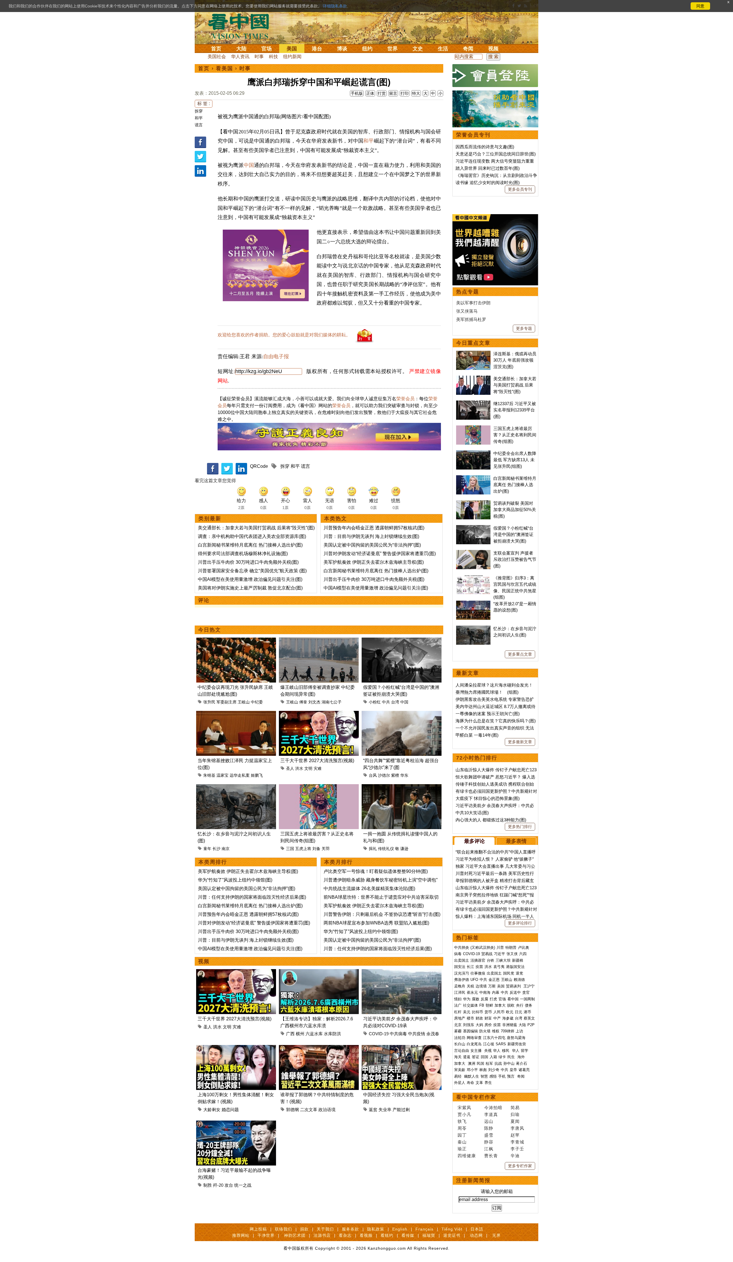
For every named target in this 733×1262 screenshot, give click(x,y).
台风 (373, 775)
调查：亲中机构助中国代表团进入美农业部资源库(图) (252, 536)
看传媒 (407, 1235)
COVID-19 (379, 1033)
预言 (511, 1076)
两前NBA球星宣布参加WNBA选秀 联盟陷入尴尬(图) (376, 922)
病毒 (458, 954)
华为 (466, 999)
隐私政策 (375, 1229)
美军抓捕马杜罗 (471, 319)
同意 (700, 6)
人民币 (499, 1012)
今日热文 (209, 630)
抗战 (498, 1063)
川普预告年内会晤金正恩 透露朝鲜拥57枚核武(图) (374, 527)
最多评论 (474, 841)
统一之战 (242, 1185)
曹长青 (491, 1155)
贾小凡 (464, 1114)
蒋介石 (522, 1063)
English (399, 1229)
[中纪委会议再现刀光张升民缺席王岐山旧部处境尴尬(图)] (236, 640)
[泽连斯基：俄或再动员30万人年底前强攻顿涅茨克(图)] (473, 353)
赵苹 (515, 1135)
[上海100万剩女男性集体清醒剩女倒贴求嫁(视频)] (236, 1048)
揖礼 (373, 848)
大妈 (479, 1025)
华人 (497, 1050)
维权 (495, 1031)
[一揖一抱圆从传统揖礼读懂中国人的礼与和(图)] (402, 787)
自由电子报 (276, 356)
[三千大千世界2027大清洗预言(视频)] (319, 714)
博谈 (342, 49)
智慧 (484, 1076)
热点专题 (467, 292)
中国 (249, 165)
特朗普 (511, 947)
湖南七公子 (332, 702)
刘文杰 (314, 702)
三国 (290, 848)
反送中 (515, 992)
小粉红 (375, 702)
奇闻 (468, 49)
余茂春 (432, 1033)
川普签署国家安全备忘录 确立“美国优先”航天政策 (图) (252, 570)
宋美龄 (459, 1070)
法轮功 (459, 1038)
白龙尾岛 (474, 1044)
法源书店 (322, 1235)
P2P (531, 1025)
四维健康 (467, 1155)
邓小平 (472, 1070)
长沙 (216, 848)
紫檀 (395, 775)
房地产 (459, 1018)
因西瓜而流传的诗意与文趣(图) (485, 146)
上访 (519, 1031)
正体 (370, 93)
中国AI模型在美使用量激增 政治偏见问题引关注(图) (250, 579)
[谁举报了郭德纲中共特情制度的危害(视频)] (319, 1048)
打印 (405, 93)
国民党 (508, 973)
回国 (484, 1057)
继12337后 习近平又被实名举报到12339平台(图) (514, 410)
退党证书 (451, 1235)
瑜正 (462, 1148)
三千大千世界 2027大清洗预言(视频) (317, 760)
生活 (443, 49)
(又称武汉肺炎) (482, 947)
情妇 (458, 999)
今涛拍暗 (493, 1107)
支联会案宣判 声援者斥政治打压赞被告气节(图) (514, 559)
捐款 (304, 1229)
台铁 (490, 960)
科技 (273, 56)
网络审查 (474, 1038)
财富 (488, 1018)
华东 (404, 775)
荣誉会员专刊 (473, 135)
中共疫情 (416, 1033)
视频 (493, 49)
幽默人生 (471, 1076)
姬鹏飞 (257, 775)
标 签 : (203, 103)
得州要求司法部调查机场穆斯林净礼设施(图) (243, 553)
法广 (458, 1005)
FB (481, 1005)
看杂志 (345, 1235)
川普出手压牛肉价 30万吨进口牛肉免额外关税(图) (248, 562)
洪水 (299, 768)
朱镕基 (209, 775)
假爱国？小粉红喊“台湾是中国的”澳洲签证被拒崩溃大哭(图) (513, 534)
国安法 (459, 967)
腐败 (475, 999)
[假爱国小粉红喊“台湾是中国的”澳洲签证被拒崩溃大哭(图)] (402, 640)
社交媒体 (470, 1005)
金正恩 (494, 979)
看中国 (242, 25)
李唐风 (517, 1128)
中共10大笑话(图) (472, 812)
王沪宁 (529, 986)
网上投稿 (258, 1229)
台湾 (395, 702)
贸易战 (486, 954)
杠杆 (458, 1012)
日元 (518, 1012)
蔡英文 (529, 1018)
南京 (226, 848)
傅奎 (303, 702)
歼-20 (218, 1185)
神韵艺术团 (295, 1235)
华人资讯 (240, 56)
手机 (502, 1076)
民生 (511, 1057)
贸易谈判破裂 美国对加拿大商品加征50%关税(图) (514, 509)
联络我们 (283, 1229)
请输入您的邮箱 (497, 1191)
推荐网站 (240, 1235)
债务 (528, 1005)
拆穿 (199, 111)
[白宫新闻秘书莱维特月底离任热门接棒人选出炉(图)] (473, 478)
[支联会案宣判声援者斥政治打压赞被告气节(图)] (473, 553)
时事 (259, 56)
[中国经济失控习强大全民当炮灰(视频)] (402, 1048)
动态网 (476, 1235)
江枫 (488, 1148)
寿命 (470, 1082)
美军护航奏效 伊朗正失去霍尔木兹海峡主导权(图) (374, 562)
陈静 (488, 1128)
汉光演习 (461, 973)
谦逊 (404, 848)
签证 (475, 1057)
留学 (524, 1050)
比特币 (477, 1012)
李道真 (491, 1114)
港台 (317, 49)
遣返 (466, 1057)
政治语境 (327, 1109)
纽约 (367, 49)
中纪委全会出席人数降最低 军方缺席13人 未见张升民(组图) (514, 460)
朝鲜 (489, 1005)
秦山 (462, 1141)
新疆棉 (517, 960)
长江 (470, 967)
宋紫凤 (464, 1107)
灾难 (318, 768)
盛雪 (488, 1135)
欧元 (509, 1012)
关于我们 (325, 1229)
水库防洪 (332, 1033)
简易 (515, 1107)
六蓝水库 (314, 1033)
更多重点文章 (520, 654)
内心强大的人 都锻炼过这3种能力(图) (491, 819)
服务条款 (350, 1229)
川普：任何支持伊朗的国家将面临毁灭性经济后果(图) (252, 897)
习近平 (499, 954)
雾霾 (458, 1031)
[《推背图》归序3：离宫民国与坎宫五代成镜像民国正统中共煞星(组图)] (473, 577)
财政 (479, 1018)
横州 (300, 1033)
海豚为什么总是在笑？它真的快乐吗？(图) (496, 720)
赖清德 (519, 979)
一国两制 (527, 999)
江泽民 (459, 992)
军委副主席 (226, 702)
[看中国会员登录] (495, 75)
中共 (386, 702)
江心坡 (488, 1044)
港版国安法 (515, 967)
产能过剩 (401, 1109)
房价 (488, 1025)
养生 (488, 1082)
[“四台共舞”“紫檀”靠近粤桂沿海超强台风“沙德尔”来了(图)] (402, 714)
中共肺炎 (461, 947)
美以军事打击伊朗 (473, 302)
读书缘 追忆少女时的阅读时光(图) (488, 182)
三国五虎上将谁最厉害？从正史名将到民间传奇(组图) (514, 435)
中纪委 (257, 702)
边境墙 (481, 986)
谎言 (199, 125)
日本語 (476, 1229)
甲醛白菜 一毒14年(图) (477, 735)
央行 (519, 1005)
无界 (496, 1235)
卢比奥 (523, 947)
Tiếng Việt (452, 1229)
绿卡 (502, 1057)
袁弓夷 (499, 967)
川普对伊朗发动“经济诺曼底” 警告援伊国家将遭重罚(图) (380, 553)
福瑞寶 (428, 1235)
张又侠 (512, 954)
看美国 (224, 68)
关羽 (326, 848)
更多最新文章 (520, 742)
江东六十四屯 (494, 1038)
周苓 (462, 1128)
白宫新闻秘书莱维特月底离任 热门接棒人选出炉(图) (250, 545)
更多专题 (524, 328)
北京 (458, 1025)
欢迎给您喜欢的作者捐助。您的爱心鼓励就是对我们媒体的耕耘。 (284, 334)
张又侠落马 (467, 311)
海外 (521, 1057)
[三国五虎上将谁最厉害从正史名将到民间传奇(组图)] (319, 787)
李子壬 (517, 1148)
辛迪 (515, 1155)
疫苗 (479, 967)
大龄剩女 (211, 1109)
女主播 (476, 1050)
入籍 (493, 1057)
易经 (458, 1076)
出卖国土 (461, 960)
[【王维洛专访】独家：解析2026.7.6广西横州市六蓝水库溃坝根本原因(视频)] (319, 972)
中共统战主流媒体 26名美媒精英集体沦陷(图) (369, 888)
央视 (488, 1050)
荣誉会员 (405, 398)
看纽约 (387, 1235)
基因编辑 (470, 1031)
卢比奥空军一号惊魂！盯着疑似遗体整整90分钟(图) (376, 871)
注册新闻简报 (473, 1180)
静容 (488, 1141)
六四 (523, 954)
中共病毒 (398, 1033)
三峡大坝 (503, 960)
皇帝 (513, 1070)
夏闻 (515, 1121)
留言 (393, 93)
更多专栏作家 (520, 1166)
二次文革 (308, 1109)
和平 (199, 118)
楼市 (470, 1018)
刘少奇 (493, 1070)
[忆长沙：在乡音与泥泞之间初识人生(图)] (236, 787)
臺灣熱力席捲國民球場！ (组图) (487, 692)
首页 (216, 49)
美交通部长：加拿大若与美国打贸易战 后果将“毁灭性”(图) (256, 527)
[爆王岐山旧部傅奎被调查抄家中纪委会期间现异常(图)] (319, 640)
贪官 (526, 992)
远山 (488, 1121)
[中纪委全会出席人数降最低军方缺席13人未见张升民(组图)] (473, 453)
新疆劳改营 (516, 1044)
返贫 (373, 1109)
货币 (488, 1012)
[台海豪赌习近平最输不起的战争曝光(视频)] (236, 1123)
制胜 (207, 1185)
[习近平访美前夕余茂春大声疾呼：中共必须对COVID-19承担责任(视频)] (402, 972)
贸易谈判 (514, 986)
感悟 (493, 1076)
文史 (418, 49)
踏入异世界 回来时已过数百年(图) (488, 168)
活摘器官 (477, 960)
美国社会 (217, 56)
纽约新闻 (292, 56)
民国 (480, 1063)
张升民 (209, 702)
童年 (207, 848)
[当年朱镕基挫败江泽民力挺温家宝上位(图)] (236, 714)
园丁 (462, 1135)
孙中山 (509, 1063)
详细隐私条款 (335, 6)
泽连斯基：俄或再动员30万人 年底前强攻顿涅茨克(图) (514, 360)
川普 (500, 947)
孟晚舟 (459, 986)
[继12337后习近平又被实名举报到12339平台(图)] (473, 403)
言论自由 (461, 1050)
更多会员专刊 (520, 189)
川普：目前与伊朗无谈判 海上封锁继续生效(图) (371, 536)
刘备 (316, 848)
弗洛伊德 (461, 979)
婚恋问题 (230, 1109)
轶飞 (462, 1121)
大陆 (241, 49)
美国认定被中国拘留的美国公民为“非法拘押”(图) (372, 545)
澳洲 (471, 1063)
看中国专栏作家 (476, 1097)
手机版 (357, 93)
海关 (458, 1057)
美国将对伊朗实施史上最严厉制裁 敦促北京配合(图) (250, 587)
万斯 (492, 986)
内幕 (495, 992)
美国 (292, 49)
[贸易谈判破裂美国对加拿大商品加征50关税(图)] (473, 503)
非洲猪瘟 (509, 1025)
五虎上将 (303, 848)
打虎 (493, 999)
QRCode (259, 466)
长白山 (459, 1044)
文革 (479, 1082)
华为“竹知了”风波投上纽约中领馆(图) (235, 880)
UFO (474, 979)
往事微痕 (477, 973)
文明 (308, 768)
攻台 (228, 1185)
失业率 (385, 1109)
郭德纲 (292, 1109)
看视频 (366, 1235)
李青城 (517, 1141)
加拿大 (500, 1005)
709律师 (507, 1031)
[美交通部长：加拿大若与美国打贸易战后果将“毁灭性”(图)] (473, 378)
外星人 (459, 1082)
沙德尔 (384, 775)
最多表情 (516, 841)
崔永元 (472, 992)
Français (424, 1229)
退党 (519, 973)
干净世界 (266, 1235)
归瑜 (515, 1114)
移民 (505, 1050)
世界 (392, 49)
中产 (497, 1018)
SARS (501, 1044)
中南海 (484, 992)
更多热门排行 (520, 826)
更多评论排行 (520, 923)
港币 (527, 1012)
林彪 (483, 1070)
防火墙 (484, 1031)
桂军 (489, 1063)
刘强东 (468, 1025)
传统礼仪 (386, 848)
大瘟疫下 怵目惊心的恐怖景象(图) (488, 798)
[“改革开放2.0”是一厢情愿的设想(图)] (473, 603)
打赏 (382, 93)
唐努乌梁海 (516, 1038)
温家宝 (222, 775)
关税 (470, 986)
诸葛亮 (524, 1070)
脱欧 (511, 1005)
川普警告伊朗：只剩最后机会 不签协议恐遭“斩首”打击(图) (382, 914)
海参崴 (507, 1018)
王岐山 (244, 702)
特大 (416, 93)
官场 (266, 49)
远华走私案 (240, 775)
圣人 (290, 768)
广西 (290, 1033)
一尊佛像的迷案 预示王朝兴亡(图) (488, 713)
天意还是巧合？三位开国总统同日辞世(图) (496, 153)
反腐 (484, 999)
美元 (466, 1012)
